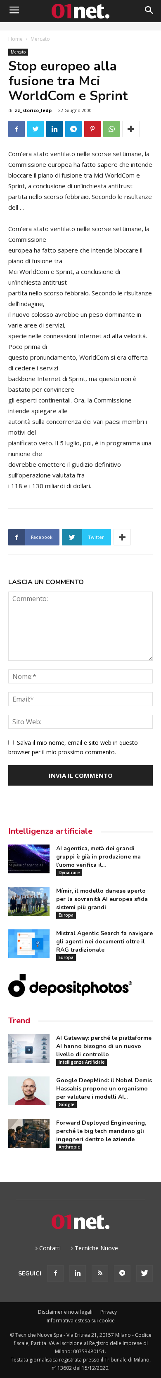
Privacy (108, 1311)
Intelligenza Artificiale (81, 1062)
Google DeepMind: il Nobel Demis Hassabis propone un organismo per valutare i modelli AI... (104, 1088)
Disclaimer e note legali (65, 1311)
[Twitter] (144, 1273)
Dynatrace (69, 872)
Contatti (50, 1248)
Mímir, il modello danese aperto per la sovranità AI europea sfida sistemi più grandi (102, 899)
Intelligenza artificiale (50, 831)
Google (66, 1104)
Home (15, 38)
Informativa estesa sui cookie (81, 1320)
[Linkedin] (77, 1273)
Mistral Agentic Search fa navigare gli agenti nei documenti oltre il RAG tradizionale (104, 941)
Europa (66, 915)
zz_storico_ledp (33, 110)
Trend (19, 1020)
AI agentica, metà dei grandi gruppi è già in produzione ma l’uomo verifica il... (98, 857)
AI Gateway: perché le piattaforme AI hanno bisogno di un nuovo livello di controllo (104, 1046)
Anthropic (69, 1147)
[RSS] (100, 1273)
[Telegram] (122, 1273)
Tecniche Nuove (96, 1248)
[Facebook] (55, 1273)
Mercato (40, 38)
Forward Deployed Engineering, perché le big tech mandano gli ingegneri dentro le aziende (101, 1131)
